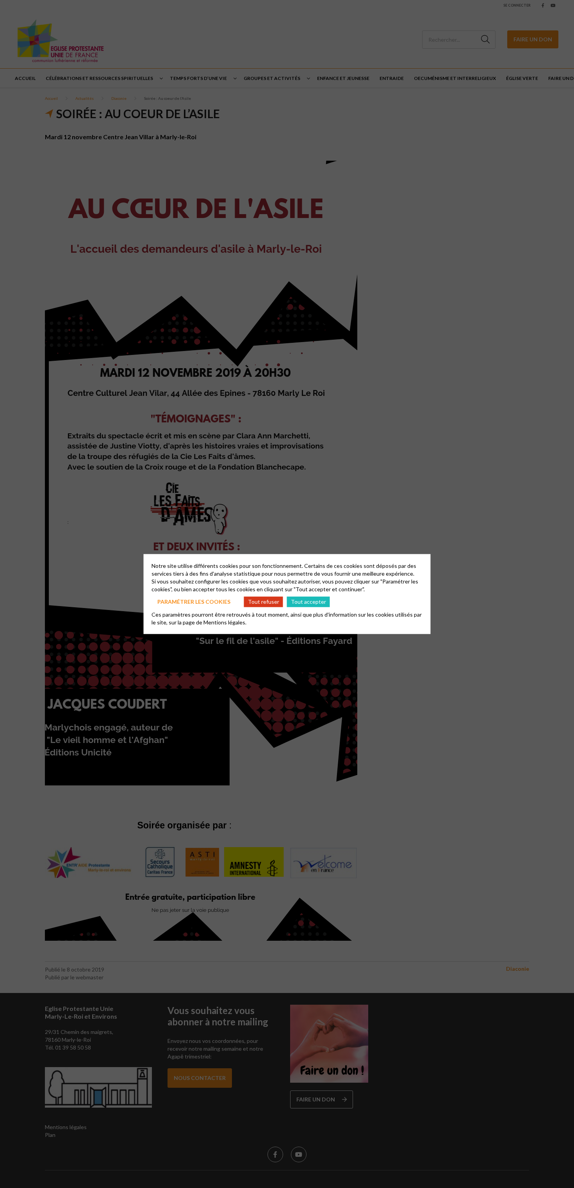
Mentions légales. (224, 622)
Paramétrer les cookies (193, 601)
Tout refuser (263, 601)
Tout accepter (308, 601)
